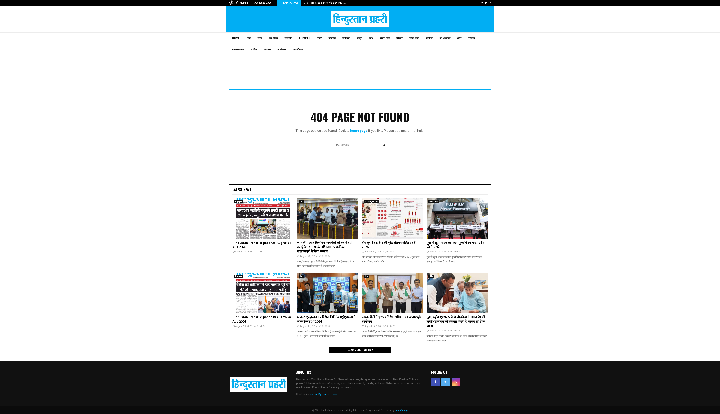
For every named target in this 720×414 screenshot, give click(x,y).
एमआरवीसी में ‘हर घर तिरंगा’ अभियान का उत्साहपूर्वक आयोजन (392, 319)
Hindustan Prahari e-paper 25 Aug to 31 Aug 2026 (261, 245)
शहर (249, 38)
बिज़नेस (332, 38)
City (301, 202)
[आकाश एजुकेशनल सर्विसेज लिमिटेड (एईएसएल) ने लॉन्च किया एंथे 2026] (327, 293)
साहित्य (471, 38)
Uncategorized (371, 202)
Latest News (241, 189)
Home (236, 38)
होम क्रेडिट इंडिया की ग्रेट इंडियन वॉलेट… (328, 3)
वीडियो (254, 49)
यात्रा (359, 38)
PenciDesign (401, 410)
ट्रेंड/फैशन (298, 49)
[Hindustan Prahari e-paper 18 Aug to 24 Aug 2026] (262, 293)
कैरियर (399, 38)
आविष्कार (282, 49)
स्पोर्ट (319, 38)
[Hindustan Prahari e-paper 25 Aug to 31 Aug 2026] (262, 218)
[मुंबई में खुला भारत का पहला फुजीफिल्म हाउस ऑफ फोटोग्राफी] (457, 218)
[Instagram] (456, 382)
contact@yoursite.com (323, 394)
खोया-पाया (414, 38)
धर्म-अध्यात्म (444, 38)
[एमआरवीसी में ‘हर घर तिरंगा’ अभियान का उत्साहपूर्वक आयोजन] (392, 293)
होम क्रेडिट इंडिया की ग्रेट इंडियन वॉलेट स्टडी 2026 (389, 245)
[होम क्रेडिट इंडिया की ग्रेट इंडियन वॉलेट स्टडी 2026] (392, 218)
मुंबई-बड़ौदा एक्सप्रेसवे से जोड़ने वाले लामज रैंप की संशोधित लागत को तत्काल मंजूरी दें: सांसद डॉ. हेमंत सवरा (456, 321)
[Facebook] (435, 382)
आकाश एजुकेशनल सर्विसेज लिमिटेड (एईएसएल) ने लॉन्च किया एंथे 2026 (326, 319)
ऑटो (459, 38)
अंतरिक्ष (267, 49)
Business (433, 202)
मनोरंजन (346, 38)
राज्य (260, 38)
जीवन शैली (385, 38)
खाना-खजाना (238, 49)
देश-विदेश (273, 38)
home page (359, 131)
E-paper (304, 38)
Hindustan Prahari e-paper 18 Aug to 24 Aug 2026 (261, 319)
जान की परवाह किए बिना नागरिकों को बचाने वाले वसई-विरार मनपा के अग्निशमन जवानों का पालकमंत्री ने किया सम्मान (324, 247)
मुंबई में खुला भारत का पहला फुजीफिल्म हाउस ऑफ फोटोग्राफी (455, 245)
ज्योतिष (429, 38)
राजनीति (288, 38)
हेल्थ (371, 38)
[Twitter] (445, 382)
